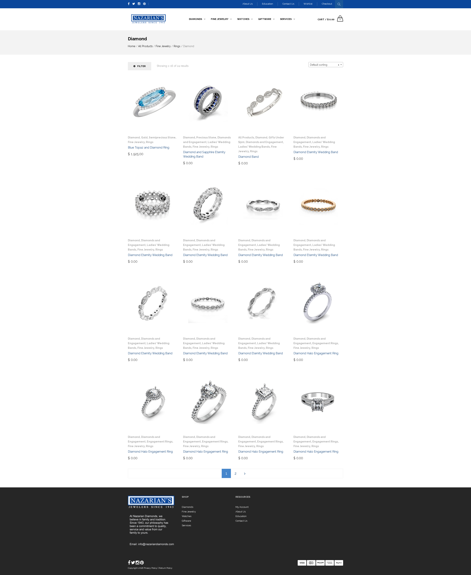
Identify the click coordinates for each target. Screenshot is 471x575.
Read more (193, 162)
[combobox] (325, 64)
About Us (247, 3)
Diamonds (187, 507)
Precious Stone (206, 137)
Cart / (326, 19)
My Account (242, 507)
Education (267, 3)
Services (186, 525)
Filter (141, 66)
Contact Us (288, 3)
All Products (145, 46)
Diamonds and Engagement (264, 142)
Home (131, 46)
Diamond (134, 137)
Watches (186, 516)
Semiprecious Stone (162, 137)
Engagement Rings (325, 343)
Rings (177, 46)
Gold (144, 137)
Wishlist (308, 3)
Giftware (186, 520)
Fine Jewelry (163, 46)
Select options (307, 158)
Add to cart (139, 153)
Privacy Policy (151, 568)
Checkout (327, 3)
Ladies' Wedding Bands (254, 146)
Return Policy (165, 568)
